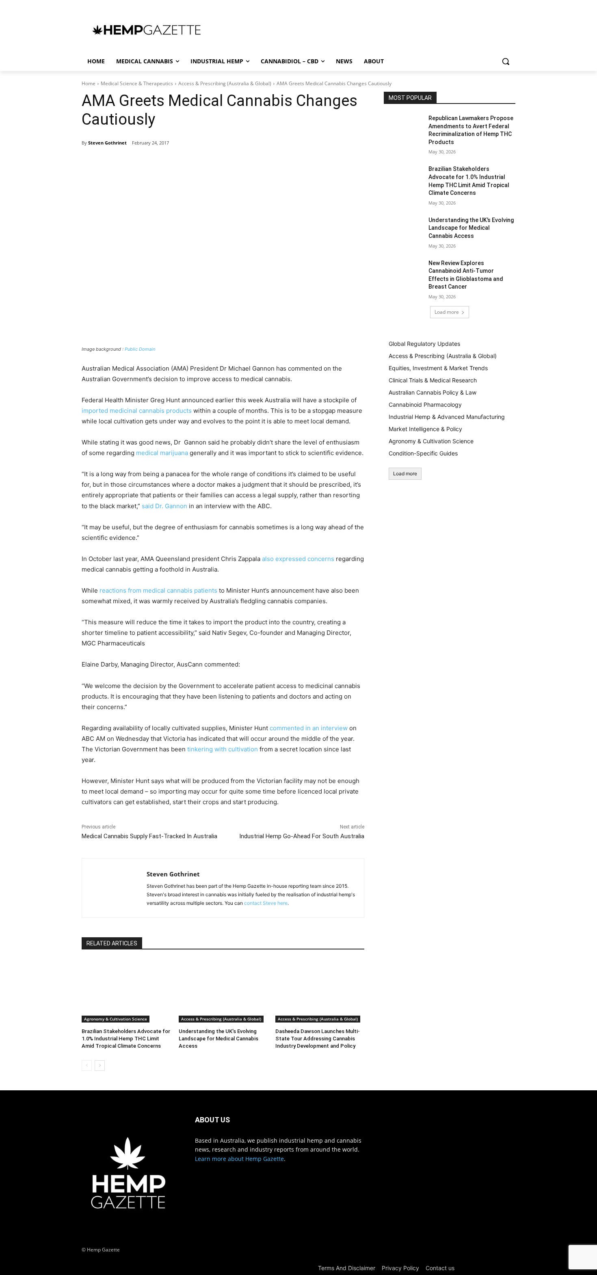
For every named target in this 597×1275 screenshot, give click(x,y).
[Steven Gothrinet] (114, 888)
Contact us (440, 1267)
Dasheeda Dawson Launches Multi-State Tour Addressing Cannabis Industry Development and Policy (317, 1038)
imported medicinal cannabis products (137, 410)
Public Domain (140, 349)
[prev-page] (87, 1065)
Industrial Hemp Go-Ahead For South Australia (301, 836)
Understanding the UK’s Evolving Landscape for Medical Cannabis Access (218, 1038)
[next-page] (100, 1065)
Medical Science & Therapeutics (137, 83)
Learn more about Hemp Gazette (239, 1159)
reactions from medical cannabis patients (158, 590)
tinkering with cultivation (222, 749)
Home (88, 83)
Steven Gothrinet (107, 143)
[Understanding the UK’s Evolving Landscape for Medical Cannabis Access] (223, 991)
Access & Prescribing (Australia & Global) (224, 83)
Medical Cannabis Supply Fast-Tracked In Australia (149, 836)
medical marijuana (162, 453)
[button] (505, 61)
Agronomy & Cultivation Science (115, 1019)
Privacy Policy (400, 1267)
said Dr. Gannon (164, 506)
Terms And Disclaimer (346, 1267)
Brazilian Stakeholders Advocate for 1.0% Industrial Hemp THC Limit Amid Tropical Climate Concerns (126, 1038)
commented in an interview (309, 728)
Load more (447, 312)
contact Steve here (266, 903)
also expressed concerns (298, 559)
